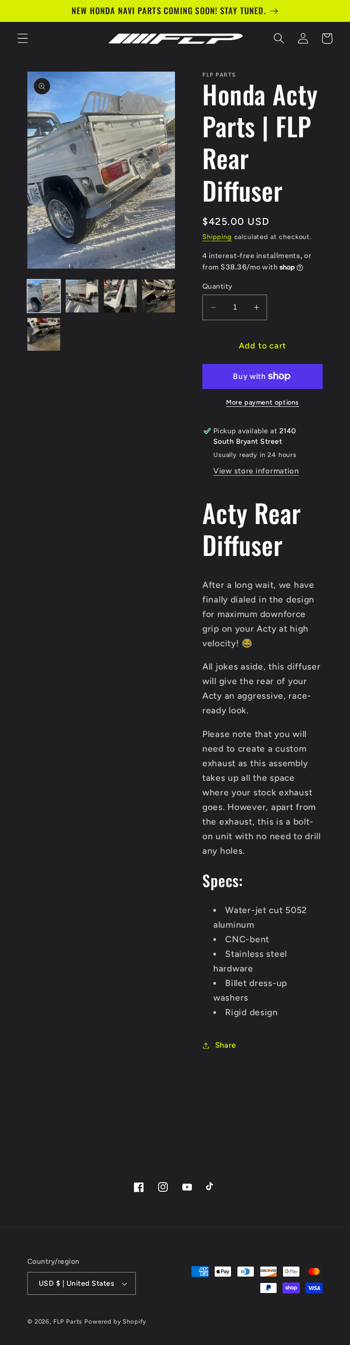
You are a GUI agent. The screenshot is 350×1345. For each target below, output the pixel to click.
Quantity (217, 286)
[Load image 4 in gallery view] (158, 296)
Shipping (217, 237)
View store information (256, 470)
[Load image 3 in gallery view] (120, 296)
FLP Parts (67, 1321)
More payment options (262, 402)
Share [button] (225, 1044)
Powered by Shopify (115, 1321)
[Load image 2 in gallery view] (82, 296)
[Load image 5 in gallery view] (43, 334)
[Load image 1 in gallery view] (43, 296)
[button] (23, 38)
